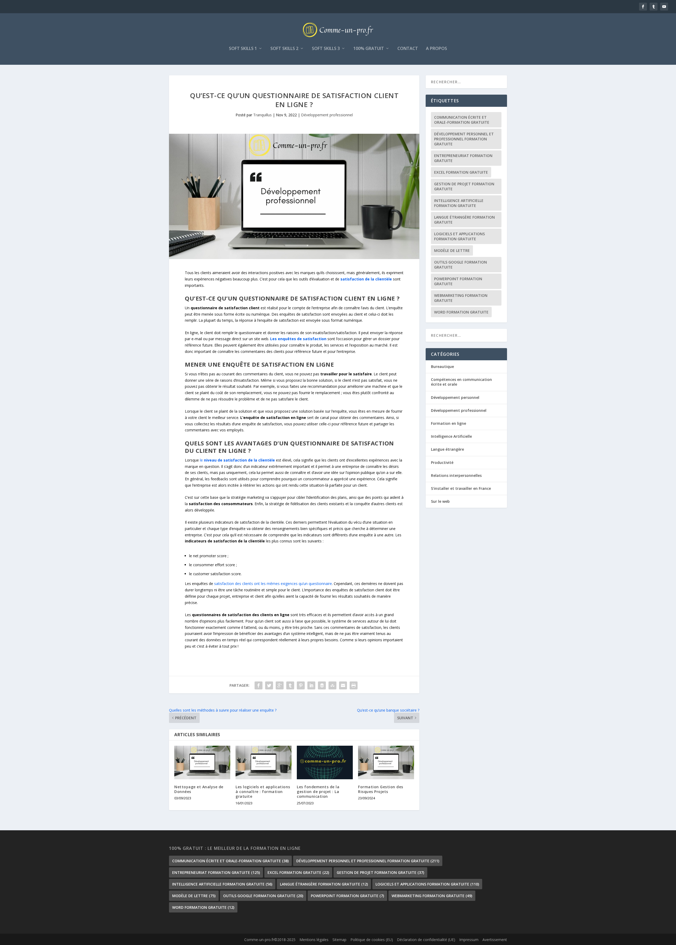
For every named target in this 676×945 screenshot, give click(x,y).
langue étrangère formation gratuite (464, 220)
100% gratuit (368, 48)
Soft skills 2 (284, 48)
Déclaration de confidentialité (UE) (426, 939)
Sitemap (339, 939)
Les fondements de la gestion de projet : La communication (318, 791)
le (238, 460)
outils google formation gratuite (460, 265)
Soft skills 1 (243, 48)
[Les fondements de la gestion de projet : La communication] (325, 762)
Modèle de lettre (452, 250)
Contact (407, 48)
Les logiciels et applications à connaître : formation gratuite (263, 791)
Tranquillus (262, 114)
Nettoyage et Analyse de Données (198, 789)
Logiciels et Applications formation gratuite (459, 236)
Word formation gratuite (461, 312)
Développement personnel (455, 397)
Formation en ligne (448, 423)
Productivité (442, 462)
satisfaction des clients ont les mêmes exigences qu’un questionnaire (273, 583)
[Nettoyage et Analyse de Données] (202, 762)
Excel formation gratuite (461, 172)
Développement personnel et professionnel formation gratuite (464, 138)
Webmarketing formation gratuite (460, 298)
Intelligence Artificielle (451, 436)
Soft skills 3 (326, 48)
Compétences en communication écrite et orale (461, 382)
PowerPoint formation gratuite (458, 281)
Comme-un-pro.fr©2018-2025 (269, 939)
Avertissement (494, 939)
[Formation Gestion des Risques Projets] (386, 762)
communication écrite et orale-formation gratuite (461, 120)
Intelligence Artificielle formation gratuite (458, 203)
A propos (436, 48)
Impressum (468, 939)
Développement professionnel (327, 114)
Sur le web (440, 501)
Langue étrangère (447, 449)
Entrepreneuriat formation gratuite (463, 158)
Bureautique (442, 366)
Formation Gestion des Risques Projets (380, 789)
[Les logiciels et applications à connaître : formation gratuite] (264, 762)
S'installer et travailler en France (461, 488)
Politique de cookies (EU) (371, 939)
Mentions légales (313, 939)
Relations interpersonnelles (456, 475)
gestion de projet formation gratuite (464, 186)
